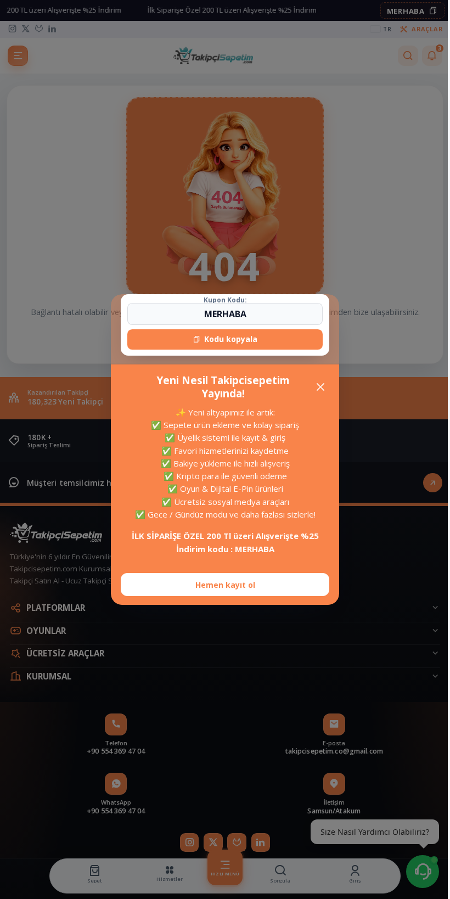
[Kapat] (316, 387)
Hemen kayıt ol (221, 585)
